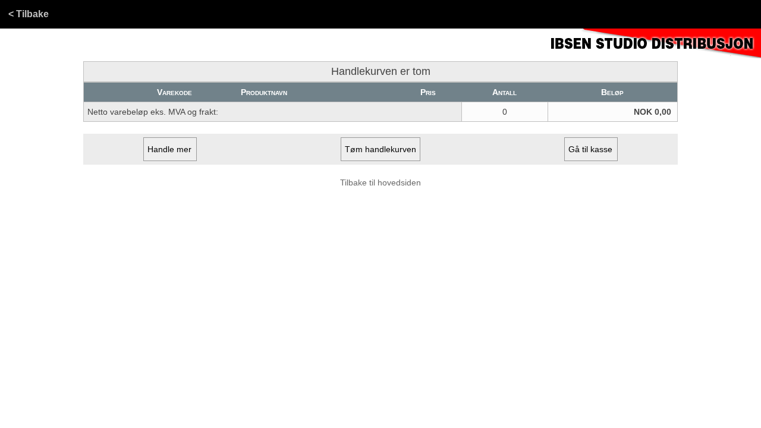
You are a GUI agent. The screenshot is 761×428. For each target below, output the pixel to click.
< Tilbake (28, 14)
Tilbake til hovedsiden (380, 182)
